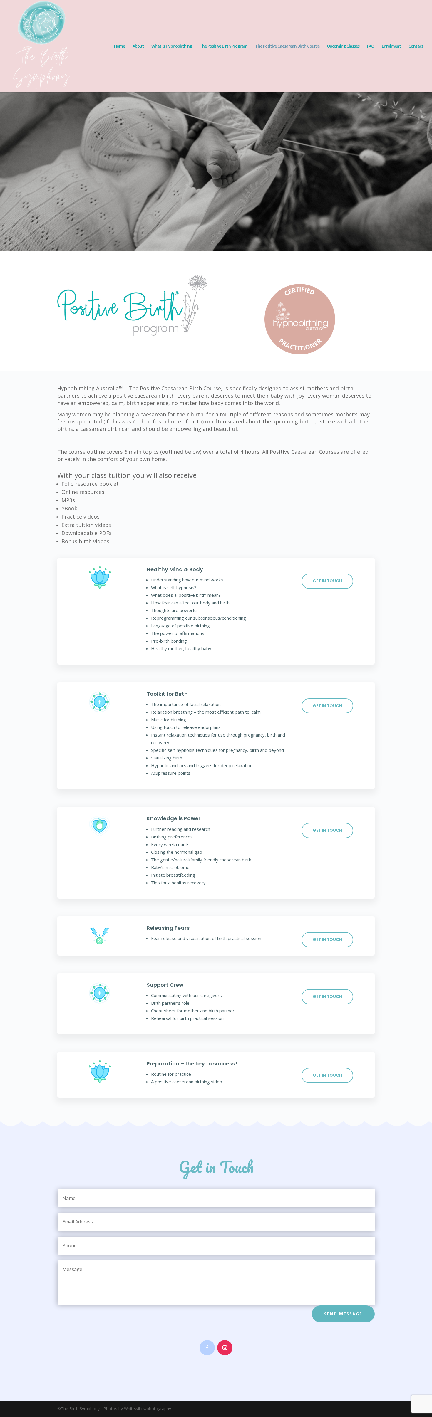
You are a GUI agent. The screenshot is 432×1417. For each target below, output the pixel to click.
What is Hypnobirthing (171, 46)
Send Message (343, 1314)
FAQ (370, 46)
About (138, 46)
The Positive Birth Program (223, 46)
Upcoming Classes (343, 46)
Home (119, 46)
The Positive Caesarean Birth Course (287, 46)
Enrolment (391, 46)
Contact (415, 46)
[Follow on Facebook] (207, 1347)
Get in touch (327, 581)
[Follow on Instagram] (224, 1347)
